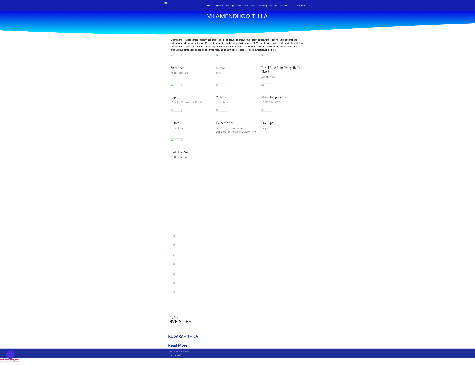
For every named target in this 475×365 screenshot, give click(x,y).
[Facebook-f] (296, 353)
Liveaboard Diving (259, 5)
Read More (177, 345)
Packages (230, 5)
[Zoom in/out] (16, 360)
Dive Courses (243, 5)
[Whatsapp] (300, 353)
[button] (10, 355)
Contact (283, 5)
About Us (273, 5)
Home (209, 5)
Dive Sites (219, 5)
